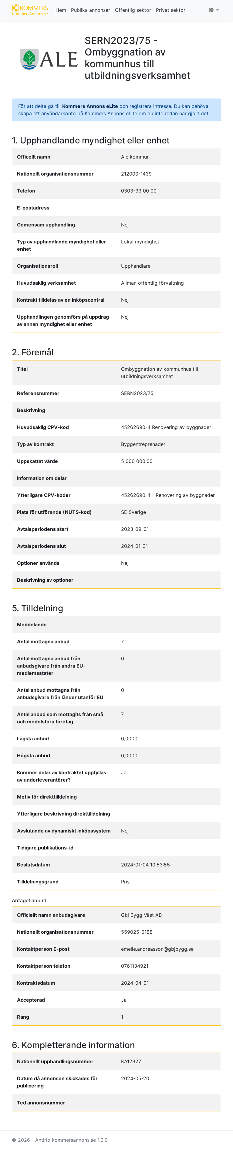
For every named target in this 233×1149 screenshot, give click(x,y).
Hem (61, 10)
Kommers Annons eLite (90, 106)
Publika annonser (90, 10)
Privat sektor (170, 10)
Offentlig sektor (133, 10)
